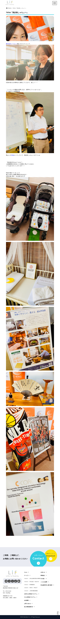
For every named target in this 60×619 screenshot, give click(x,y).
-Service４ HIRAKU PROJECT (30, 587)
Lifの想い (43, 578)
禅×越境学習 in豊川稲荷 (46, 585)
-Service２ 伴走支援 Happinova (31, 581)
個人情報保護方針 (28, 606)
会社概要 (26, 600)
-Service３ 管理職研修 (29, 584)
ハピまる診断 (44, 581)
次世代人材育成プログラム (30, 594)
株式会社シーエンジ (11, 44)
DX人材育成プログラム (29, 597)
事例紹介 (43, 575)
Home (25, 572)
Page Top (57, 614)
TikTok (12, 155)
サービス (26, 575)
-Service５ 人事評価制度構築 (31, 590)
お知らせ (43, 572)
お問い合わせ (27, 603)
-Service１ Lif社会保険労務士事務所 (32, 578)
